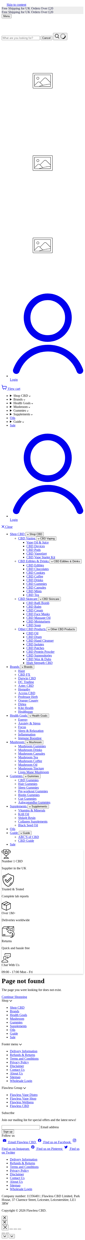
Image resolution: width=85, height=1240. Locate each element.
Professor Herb (28, 697)
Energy (23, 719)
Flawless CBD (19, 1106)
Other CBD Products (32, 629)
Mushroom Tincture (31, 768)
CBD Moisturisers (38, 621)
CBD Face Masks (38, 614)
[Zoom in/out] (19, 1229)
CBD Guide (26, 840)
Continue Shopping (14, 997)
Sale (12, 425)
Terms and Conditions (24, 1058)
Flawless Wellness (22, 1102)
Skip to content (16, 4)
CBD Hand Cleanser (40, 640)
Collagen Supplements (32, 821)
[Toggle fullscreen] (15, 1229)
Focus (22, 727)
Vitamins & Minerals (31, 810)
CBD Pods (33, 550)
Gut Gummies (27, 798)
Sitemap (15, 1077)
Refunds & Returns (22, 1055)
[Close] (5, 1218)
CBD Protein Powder (40, 651)
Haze (21, 671)
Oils (12, 418)
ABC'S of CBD (28, 837)
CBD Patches (35, 648)
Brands (18, 399)
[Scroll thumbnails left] (5, 1236)
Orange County (28, 700)
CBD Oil (32, 633)
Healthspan (25, 711)
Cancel (46, 38)
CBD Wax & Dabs (38, 659)
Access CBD (26, 693)
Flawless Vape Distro (24, 1095)
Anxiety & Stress (29, 723)
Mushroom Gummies (32, 746)
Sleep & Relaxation (31, 730)
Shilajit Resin (26, 818)
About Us (16, 1073)
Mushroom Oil (27, 764)
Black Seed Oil (28, 825)
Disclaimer (17, 1066)
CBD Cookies (35, 572)
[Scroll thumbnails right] (12, 1236)
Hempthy (24, 689)
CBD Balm (33, 606)
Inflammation (26, 734)
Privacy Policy (19, 1062)
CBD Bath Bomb (37, 603)
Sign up (7, 1131)
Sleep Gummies (28, 787)
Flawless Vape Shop (23, 1098)
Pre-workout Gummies (33, 791)
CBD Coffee (34, 576)
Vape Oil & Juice (37, 542)
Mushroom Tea (28, 757)
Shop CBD (21, 395)
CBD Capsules (36, 587)
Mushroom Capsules (31, 753)
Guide (17, 421)
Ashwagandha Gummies (34, 802)
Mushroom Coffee (30, 761)
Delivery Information (23, 1051)
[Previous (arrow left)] (3, 1233)
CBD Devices (35, 546)
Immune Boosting (29, 738)
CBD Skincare (28, 599)
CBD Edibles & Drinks (34, 561)
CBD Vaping (27, 538)
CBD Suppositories (39, 655)
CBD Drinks (34, 580)
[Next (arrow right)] (7, 1233)
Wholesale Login (21, 1081)
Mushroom (20, 407)
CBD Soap (33, 625)
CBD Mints (34, 591)
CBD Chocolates (37, 569)
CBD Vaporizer (36, 553)
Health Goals (22, 403)
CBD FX (24, 674)
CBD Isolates (35, 644)
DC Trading (26, 682)
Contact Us (17, 1069)
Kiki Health (25, 708)
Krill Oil (23, 814)
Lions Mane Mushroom (33, 772)
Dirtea (22, 704)
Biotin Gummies (29, 795)
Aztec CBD (26, 685)
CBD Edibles (35, 565)
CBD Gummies (36, 584)
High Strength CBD (39, 663)
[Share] (11, 1229)
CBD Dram (34, 637)
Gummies (20, 410)
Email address (50, 1127)
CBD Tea (32, 595)
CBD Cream (34, 610)
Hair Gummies (27, 784)
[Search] (60, 36)
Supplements (22, 414)
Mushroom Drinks (30, 750)
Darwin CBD (27, 678)
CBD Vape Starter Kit (40, 557)
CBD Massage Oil (38, 617)
